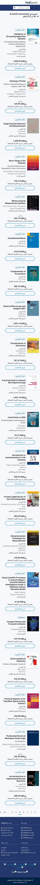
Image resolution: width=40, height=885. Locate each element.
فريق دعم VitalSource (29, 852)
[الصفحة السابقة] (35, 812)
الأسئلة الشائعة (25, 850)
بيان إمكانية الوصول (8, 828)
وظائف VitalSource (28, 832)
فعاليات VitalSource (28, 835)
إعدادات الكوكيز (5, 855)
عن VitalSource (27, 828)
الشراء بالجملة (7, 830)
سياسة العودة (24, 847)
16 (4, 812)
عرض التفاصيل (20, 68)
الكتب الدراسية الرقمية (7, 832)
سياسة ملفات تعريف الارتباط (10, 852)
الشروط (3, 850)
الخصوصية (4, 847)
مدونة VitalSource (28, 837)
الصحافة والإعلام (27, 830)
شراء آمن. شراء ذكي (6, 835)
